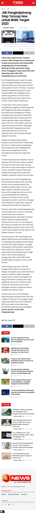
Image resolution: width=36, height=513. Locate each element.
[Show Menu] (2, 3)
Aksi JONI (13, 9)
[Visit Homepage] (18, 3)
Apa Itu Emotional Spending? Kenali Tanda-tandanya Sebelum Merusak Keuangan (22, 445)
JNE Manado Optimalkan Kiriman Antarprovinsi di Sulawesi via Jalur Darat (20, 350)
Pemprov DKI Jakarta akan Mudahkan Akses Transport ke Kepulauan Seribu (22, 361)
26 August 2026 (16, 344)
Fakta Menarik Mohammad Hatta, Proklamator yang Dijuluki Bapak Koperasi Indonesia (21, 423)
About (4, 494)
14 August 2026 (28, 416)
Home (3, 9)
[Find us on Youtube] (9, 504)
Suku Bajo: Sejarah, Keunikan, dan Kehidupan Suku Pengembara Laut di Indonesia (23, 412)
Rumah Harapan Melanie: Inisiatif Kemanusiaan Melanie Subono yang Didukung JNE (22, 371)
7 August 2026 (28, 439)
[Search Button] (33, 3)
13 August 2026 (28, 450)
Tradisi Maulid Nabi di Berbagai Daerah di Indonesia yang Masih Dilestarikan (22, 392)
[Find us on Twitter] (5, 504)
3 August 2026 (28, 460)
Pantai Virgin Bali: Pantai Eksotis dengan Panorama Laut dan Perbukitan (22, 340)
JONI (8, 9)
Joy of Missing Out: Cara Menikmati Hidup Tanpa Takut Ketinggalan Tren (23, 435)
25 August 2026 (16, 386)
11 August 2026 (28, 429)
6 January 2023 (22, 28)
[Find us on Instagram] (13, 504)
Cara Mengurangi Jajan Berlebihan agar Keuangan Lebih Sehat (22, 455)
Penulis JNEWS (18, 416)
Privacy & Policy (13, 494)
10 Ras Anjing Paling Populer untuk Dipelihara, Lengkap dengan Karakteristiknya (21, 382)
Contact (24, 494)
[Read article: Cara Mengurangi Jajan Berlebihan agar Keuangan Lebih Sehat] (7, 456)
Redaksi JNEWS (8, 28)
